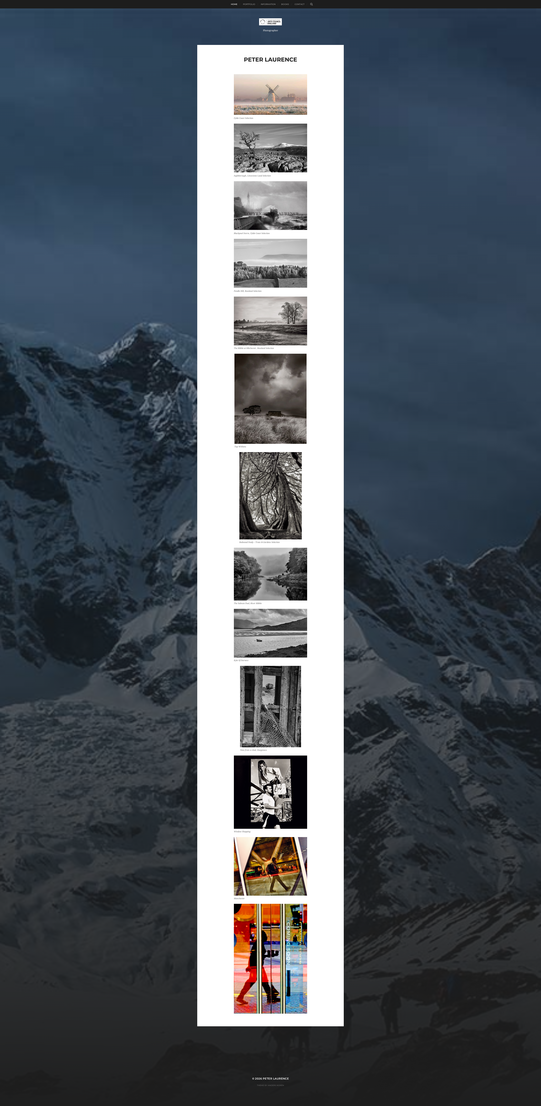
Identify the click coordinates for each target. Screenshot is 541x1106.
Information (268, 4)
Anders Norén (276, 1085)
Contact (299, 4)
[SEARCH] (311, 4)
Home (234, 4)
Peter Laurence (276, 1078)
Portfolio (249, 4)
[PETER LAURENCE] (270, 21)
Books (285, 4)
